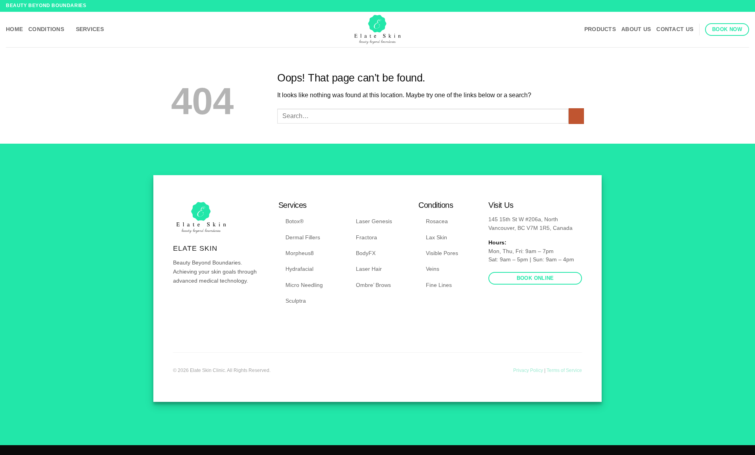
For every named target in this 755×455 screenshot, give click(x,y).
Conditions (46, 29)
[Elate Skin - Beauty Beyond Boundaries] (377, 29)
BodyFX (366, 253)
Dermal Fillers (302, 237)
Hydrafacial (299, 269)
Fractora (366, 237)
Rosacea (437, 221)
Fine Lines (439, 285)
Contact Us (674, 29)
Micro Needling (304, 285)
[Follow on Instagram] (745, 6)
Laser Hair (369, 269)
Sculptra (295, 301)
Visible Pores (442, 253)
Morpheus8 (299, 253)
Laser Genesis (374, 221)
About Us (636, 29)
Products (600, 29)
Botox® (294, 221)
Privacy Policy (528, 370)
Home (14, 29)
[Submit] (576, 116)
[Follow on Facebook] (737, 6)
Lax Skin (436, 237)
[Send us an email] (197, 303)
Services (90, 29)
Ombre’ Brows (373, 285)
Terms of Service (564, 370)
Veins (432, 269)
